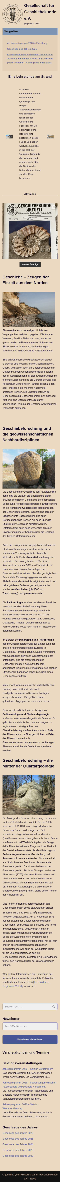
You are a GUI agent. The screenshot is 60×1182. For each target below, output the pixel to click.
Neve (33, 1178)
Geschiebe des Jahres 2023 (17, 1150)
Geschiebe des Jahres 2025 (17, 1138)
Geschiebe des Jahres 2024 (17, 1144)
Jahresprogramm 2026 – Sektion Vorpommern (27, 1068)
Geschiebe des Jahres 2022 (17, 1155)
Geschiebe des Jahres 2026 (22, 49)
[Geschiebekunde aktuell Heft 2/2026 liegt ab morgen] (30, 231)
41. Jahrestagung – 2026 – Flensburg (27, 43)
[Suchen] (54, 1006)
